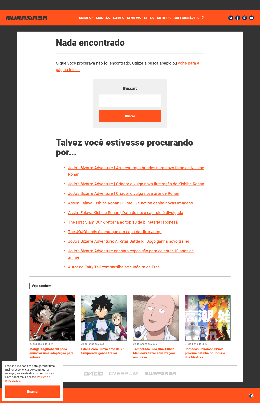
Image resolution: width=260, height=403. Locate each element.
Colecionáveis (186, 18)
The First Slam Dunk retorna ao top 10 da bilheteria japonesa (123, 222)
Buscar (130, 116)
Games (118, 18)
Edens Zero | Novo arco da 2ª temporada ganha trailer (102, 351)
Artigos (164, 18)
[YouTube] (251, 17)
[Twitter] (230, 17)
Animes (85, 18)
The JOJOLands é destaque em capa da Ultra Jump (114, 231)
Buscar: (130, 88)
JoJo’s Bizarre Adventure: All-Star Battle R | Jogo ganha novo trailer (128, 241)
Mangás (103, 18)
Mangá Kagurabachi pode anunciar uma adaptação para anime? (51, 353)
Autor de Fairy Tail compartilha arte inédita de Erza (114, 267)
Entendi (32, 391)
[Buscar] (203, 17)
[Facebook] (237, 17)
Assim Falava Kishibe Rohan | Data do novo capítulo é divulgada (125, 212)
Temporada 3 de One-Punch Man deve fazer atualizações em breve (154, 353)
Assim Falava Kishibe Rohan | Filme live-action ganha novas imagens (130, 203)
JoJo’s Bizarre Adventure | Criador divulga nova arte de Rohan (123, 193)
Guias (149, 18)
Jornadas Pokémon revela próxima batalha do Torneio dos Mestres (205, 353)
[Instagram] (244, 17)
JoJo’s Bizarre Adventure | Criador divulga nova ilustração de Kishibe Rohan (136, 184)
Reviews (134, 18)
